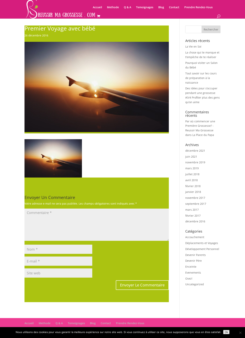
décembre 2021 (195, 150)
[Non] (240, 333)
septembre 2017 (195, 204)
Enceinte (190, 266)
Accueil (97, 7)
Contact (174, 7)
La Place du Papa (203, 135)
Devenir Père (193, 260)
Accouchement (194, 237)
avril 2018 (191, 180)
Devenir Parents (195, 255)
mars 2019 (192, 168)
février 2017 (193, 215)
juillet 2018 (192, 174)
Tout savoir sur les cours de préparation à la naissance (201, 78)
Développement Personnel (202, 249)
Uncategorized (194, 284)
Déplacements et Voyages (201, 243)
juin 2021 (191, 156)
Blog (161, 7)
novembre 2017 (195, 198)
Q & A (127, 7)
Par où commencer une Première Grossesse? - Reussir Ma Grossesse (200, 125)
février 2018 (193, 186)
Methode (113, 7)
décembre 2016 (195, 221)
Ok (226, 332)
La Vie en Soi (193, 46)
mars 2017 (192, 209)
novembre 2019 (195, 162)
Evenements (193, 272)
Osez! (188, 278)
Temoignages (144, 7)
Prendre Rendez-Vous (198, 7)
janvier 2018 (193, 192)
